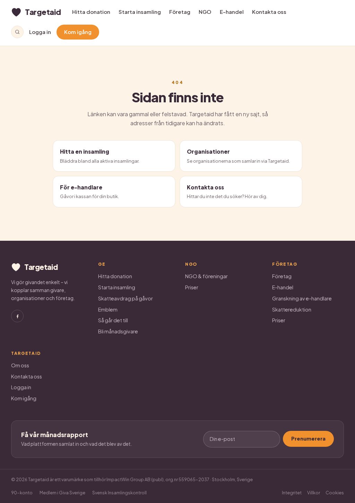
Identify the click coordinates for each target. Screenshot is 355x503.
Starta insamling (140, 11)
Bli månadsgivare (118, 331)
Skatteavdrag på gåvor (125, 298)
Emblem (108, 309)
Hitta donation (91, 11)
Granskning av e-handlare (302, 298)
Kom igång (78, 31)
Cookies (335, 492)
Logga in (40, 31)
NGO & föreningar (206, 276)
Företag (179, 11)
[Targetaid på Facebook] (17, 316)
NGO (205, 11)
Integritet (292, 492)
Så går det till (113, 320)
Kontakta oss (269, 11)
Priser (191, 287)
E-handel (232, 11)
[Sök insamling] (17, 32)
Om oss (20, 365)
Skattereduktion (291, 309)
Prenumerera (308, 438)
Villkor (313, 492)
